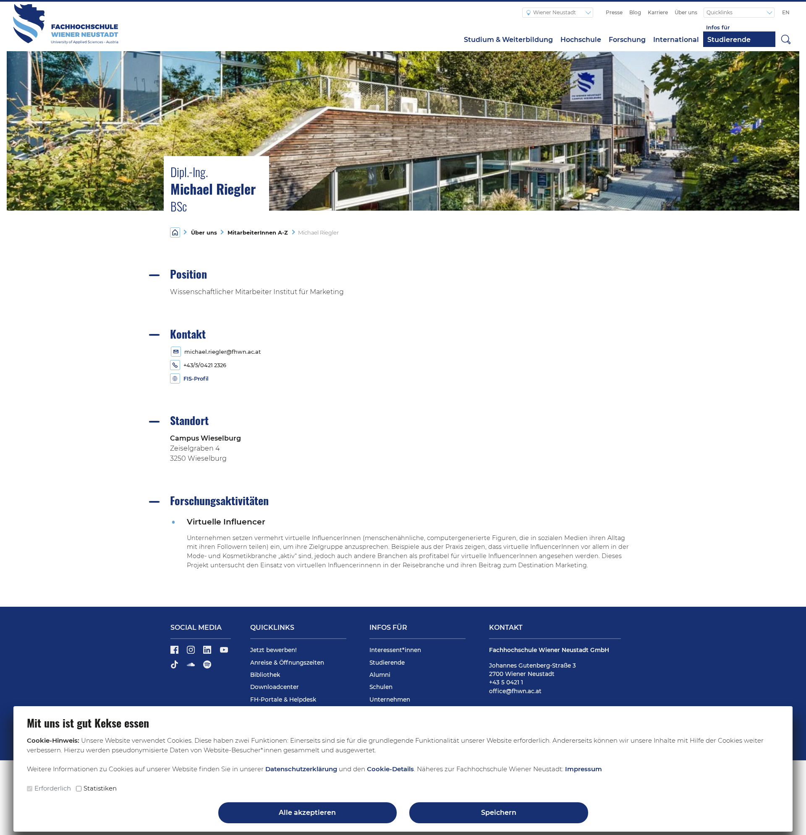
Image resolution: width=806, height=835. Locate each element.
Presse (614, 12)
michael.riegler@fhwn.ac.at (222, 352)
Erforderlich (52, 788)
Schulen (381, 687)
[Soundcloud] (191, 667)
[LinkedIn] (208, 653)
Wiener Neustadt (555, 12)
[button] (786, 39)
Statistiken (100, 788)
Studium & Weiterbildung (508, 40)
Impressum (583, 769)
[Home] (175, 232)
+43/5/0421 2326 (204, 365)
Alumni (379, 674)
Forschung (627, 40)
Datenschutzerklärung (301, 769)
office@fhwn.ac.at (515, 691)
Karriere (658, 12)
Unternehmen (389, 699)
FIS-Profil (196, 379)
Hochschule (580, 40)
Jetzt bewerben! (273, 650)
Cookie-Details (390, 769)
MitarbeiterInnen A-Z (256, 233)
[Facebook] (175, 653)
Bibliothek (265, 674)
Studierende (729, 40)
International (676, 40)
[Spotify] (207, 667)
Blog (635, 12)
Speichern (498, 813)
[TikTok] (175, 667)
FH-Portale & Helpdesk (283, 699)
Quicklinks (720, 12)
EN (786, 12)
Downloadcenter (274, 687)
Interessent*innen (395, 650)
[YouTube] (224, 653)
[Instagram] (191, 653)
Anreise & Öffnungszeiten (287, 662)
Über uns (686, 12)
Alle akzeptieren (307, 813)
